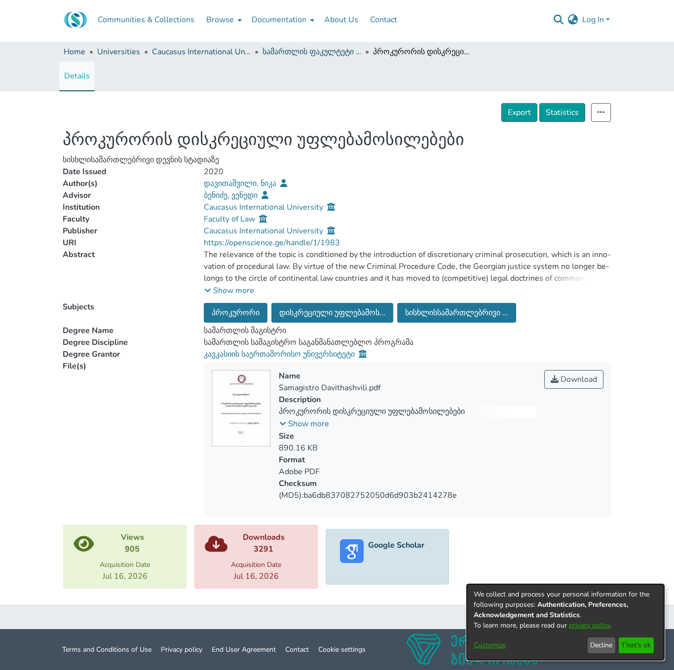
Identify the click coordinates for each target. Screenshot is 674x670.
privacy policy (589, 625)
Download (578, 379)
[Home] (75, 19)
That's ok (636, 645)
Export (519, 112)
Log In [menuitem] (593, 19)
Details (77, 76)
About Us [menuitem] (341, 19)
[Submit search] (559, 20)
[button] (229, 290)
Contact (297, 649)
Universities (118, 51)
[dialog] (565, 622)
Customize (490, 645)
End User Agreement (244, 649)
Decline (601, 645)
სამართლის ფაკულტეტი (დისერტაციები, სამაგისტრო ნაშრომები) (311, 51)
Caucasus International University (201, 51)
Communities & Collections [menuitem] (146, 19)
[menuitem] (223, 19)
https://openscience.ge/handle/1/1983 (272, 242)
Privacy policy (181, 649)
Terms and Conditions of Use (106, 649)
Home (74, 51)
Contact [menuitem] (383, 19)
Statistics (562, 112)
